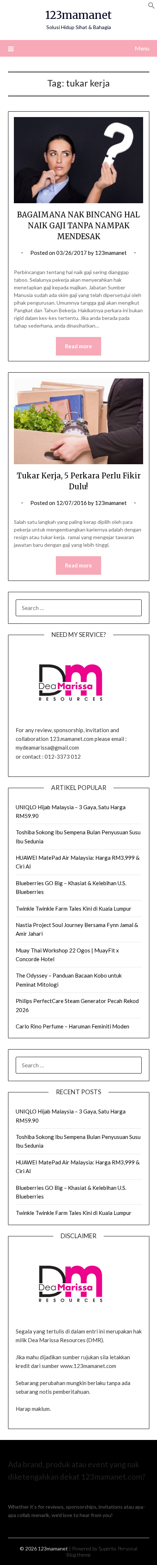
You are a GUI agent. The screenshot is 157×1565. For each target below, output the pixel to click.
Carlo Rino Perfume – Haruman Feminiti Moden (72, 1026)
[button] (151, 6)
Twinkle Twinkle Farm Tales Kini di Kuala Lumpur (73, 908)
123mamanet (78, 15)
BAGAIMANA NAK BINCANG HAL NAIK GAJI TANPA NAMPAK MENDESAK (78, 225)
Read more (78, 346)
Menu (142, 48)
